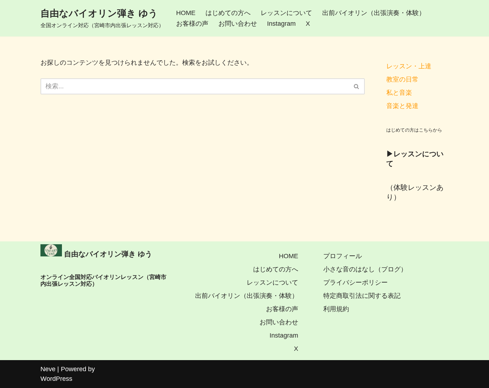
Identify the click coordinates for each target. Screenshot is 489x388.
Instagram (281, 23)
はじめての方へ (228, 12)
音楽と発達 (402, 105)
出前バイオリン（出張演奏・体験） (373, 12)
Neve (47, 369)
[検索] (357, 86)
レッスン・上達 (408, 66)
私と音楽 (399, 92)
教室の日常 (402, 79)
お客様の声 (192, 23)
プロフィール (342, 256)
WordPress (56, 378)
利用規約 (336, 309)
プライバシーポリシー (355, 282)
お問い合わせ (237, 23)
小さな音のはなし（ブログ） (365, 269)
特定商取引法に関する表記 (362, 295)
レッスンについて (286, 12)
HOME (185, 12)
